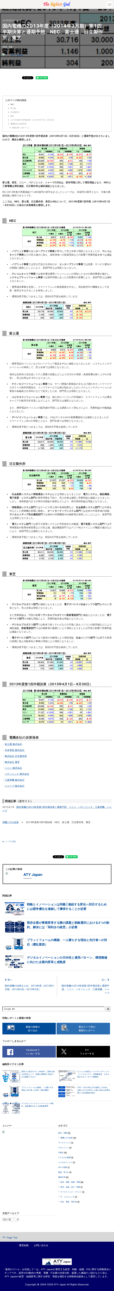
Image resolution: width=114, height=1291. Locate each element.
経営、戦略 (8, 47)
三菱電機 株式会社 (14, 779)
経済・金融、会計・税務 (70, 1187)
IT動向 (60, 1152)
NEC (12, 104)
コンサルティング (65, 1162)
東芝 (12, 116)
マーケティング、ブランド (71, 1192)
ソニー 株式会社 (13, 767)
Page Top (12, 1237)
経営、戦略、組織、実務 (70, 1182)
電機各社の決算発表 (18, 124)
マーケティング (64, 1143)
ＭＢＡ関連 (62, 1167)
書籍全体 (61, 1177)
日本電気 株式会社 (14, 750)
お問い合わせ (41, 1245)
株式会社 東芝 (12, 762)
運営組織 (23, 1245)
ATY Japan (17, 55)
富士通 (13, 108)
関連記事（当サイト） (21, 128)
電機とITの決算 (10, 822)
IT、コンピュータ (67, 1197)
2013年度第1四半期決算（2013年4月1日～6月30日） (33, 120)
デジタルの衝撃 (64, 1157)
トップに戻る (10, 841)
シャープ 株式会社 (14, 785)
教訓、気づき (63, 1172)
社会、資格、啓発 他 (68, 1202)
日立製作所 (14, 112)
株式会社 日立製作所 (16, 756)
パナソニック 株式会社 (17, 773)
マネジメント (63, 1147)
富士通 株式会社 (13, 744)
